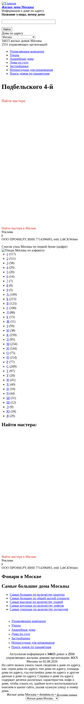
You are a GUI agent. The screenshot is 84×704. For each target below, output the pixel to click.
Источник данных (67, 694)
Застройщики (19, 66)
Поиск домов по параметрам (30, 73)
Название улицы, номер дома (23, 14)
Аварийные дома (22, 59)
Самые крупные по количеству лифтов (37, 605)
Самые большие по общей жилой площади (39, 598)
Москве (30, 228)
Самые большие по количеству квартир (37, 594)
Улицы (14, 55)
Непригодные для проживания (31, 70)
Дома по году (19, 62)
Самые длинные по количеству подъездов (39, 609)
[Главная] (9, 3)
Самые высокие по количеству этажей (36, 602)
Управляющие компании (27, 51)
